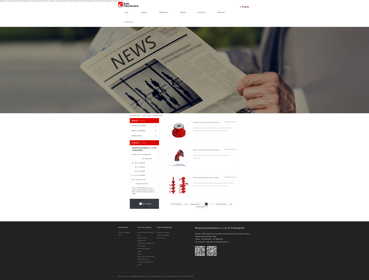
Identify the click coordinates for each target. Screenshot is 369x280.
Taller (119, 235)
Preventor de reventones (143, 248)
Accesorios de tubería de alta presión (145, 263)
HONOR (183, 12)
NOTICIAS (201, 12)
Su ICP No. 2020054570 (186, 276)
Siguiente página (221, 204)
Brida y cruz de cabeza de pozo (145, 256)
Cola (230, 204)
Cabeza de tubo (141, 240)
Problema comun (157, 115)
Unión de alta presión (143, 259)
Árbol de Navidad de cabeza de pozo (145, 234)
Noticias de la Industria (138, 130)
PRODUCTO (163, 12)
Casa (186, 204)
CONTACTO (128, 22)
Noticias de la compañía (138, 125)
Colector (139, 251)
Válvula (139, 254)
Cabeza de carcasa (142, 238)
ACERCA (144, 12)
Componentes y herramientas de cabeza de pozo (146, 244)
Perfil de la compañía (124, 232)
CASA (126, 12)
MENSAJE (221, 12)
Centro (150, 115)
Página (144, 115)
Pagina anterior (195, 204)
